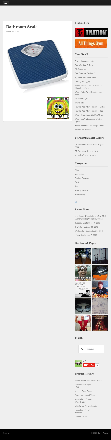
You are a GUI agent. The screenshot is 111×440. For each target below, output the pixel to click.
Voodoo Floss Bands (83, 391)
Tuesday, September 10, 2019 (87, 222)
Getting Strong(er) (82, 81)
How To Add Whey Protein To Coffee (90, 106)
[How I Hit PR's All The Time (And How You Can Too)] (83, 289)
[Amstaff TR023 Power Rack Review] (100, 256)
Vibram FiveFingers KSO (83, 385)
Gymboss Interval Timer (85, 395)
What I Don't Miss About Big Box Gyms (88, 120)
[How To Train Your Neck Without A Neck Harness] (100, 289)
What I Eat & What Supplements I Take (89, 93)
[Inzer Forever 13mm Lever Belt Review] (83, 306)
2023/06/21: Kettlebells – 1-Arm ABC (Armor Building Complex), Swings (90, 217)
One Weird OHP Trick (84, 65)
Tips (76, 186)
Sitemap (6, 433)
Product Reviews (82, 178)
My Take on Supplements (85, 77)
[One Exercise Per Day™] (83, 273)
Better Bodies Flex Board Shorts (88, 380)
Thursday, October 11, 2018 (86, 226)
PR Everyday (80, 69)
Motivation (79, 174)
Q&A (77, 182)
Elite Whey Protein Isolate (86, 405)
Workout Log (80, 194)
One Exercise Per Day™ (85, 73)
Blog (77, 170)
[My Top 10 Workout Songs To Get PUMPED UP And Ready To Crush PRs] (100, 323)
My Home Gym (81, 98)
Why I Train (79, 102)
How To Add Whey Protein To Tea (89, 110)
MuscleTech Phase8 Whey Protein (83, 400)
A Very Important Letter (84, 61)
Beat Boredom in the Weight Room (89, 125)
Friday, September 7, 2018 (86, 235)
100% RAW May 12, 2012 (85, 155)
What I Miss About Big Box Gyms (89, 114)
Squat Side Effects (83, 129)
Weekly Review (81, 190)
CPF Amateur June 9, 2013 (86, 151)
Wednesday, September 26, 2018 (89, 230)
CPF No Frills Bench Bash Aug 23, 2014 (89, 145)
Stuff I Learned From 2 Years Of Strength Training (88, 86)
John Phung (103, 432)
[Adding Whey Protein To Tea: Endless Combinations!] (83, 256)
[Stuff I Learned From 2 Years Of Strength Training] (100, 306)
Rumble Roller (81, 416)
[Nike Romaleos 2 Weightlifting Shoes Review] (100, 273)
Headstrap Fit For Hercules (82, 411)
